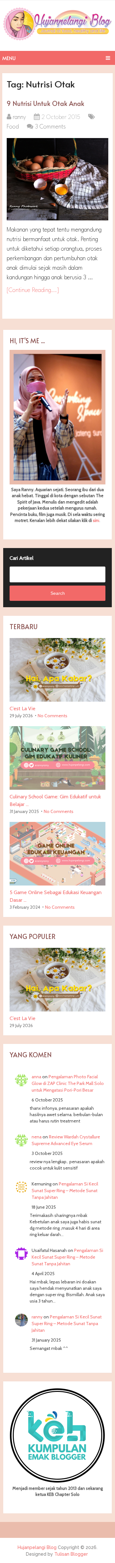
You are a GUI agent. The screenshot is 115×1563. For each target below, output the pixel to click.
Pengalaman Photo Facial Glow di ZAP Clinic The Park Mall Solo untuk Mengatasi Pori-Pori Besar (68, 1083)
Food (13, 127)
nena (37, 1137)
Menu (9, 57)
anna (36, 1077)
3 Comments (50, 127)
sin (95, 520)
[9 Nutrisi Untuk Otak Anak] (57, 179)
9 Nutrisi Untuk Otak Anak (45, 103)
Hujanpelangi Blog (37, 1547)
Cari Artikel (22, 558)
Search (57, 593)
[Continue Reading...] (33, 290)
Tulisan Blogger (71, 1554)
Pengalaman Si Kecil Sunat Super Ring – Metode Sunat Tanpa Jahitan (65, 1190)
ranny (19, 117)
